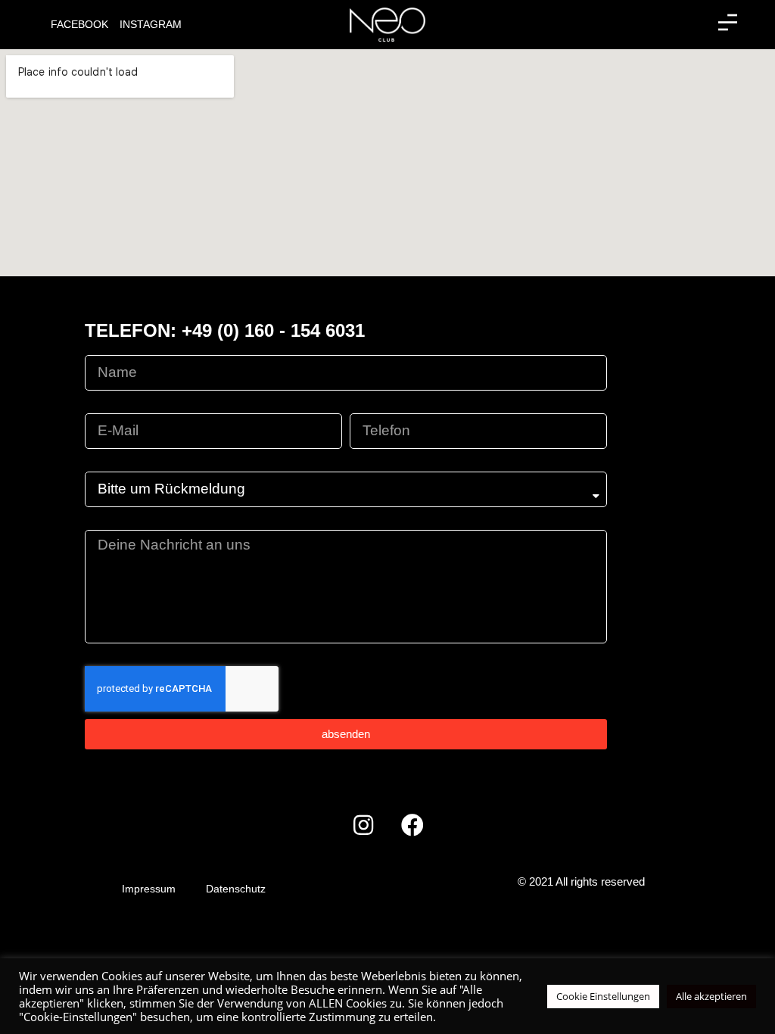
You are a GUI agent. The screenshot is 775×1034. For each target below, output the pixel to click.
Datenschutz (236, 889)
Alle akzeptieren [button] (711, 996)
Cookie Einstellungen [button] (603, 996)
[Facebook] (412, 825)
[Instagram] (363, 825)
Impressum (149, 889)
